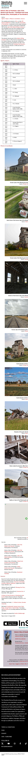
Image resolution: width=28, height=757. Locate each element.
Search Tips (12, 664)
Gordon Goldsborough (19, 613)
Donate (3, 733)
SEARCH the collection (20, 639)
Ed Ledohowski (9, 606)
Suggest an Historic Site (21, 664)
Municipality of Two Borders (18, 14)
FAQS (2, 730)
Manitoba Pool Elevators (19, 44)
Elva (8, 14)
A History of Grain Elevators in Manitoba (11, 595)
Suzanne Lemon (17, 606)
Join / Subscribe (6, 736)
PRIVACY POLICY (21, 753)
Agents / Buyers (5, 18)
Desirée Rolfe (15, 608)
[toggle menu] (25, 3)
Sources (23, 18)
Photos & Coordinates (15, 18)
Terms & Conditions (8, 727)
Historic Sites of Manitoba (9, 10)
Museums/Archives (19, 643)
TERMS (2, 755)
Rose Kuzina (6, 609)
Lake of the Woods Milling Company (15, 27)
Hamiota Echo (20, 591)
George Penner (8, 608)
